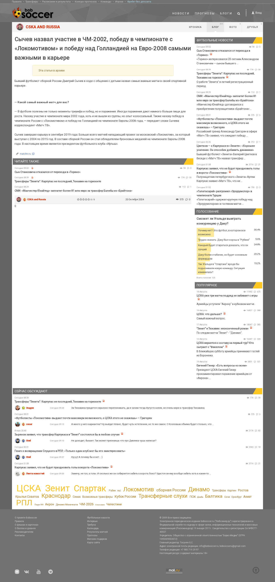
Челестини (114, 504)
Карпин (231, 490)
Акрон (49, 504)
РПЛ (24, 502)
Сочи (227, 496)
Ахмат (247, 496)
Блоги (226, 13)
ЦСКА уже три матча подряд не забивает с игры (227, 295)
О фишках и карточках (26, 524)
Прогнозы (205, 13)
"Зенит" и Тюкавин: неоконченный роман (222, 328)
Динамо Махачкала (67, 504)
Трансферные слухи (162, 496)
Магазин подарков (97, 539)
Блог (217, 25)
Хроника (195, 27)
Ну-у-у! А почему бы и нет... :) (87, 457)
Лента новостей (35, 473)
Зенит (57, 488)
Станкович (100, 505)
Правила (17, 1)
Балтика (213, 496)
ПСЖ (193, 496)
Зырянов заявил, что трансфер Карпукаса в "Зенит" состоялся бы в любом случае (67, 434)
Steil (28, 440)
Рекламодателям (24, 532)
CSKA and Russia (36, 199)
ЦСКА (28, 488)
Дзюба (200, 497)
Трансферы (31, 1)
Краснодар (56, 495)
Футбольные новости (98, 517)
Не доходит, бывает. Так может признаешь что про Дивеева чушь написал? (113, 440)
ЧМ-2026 (87, 504)
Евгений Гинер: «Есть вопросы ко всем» (222, 365)
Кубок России (125, 496)
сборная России (171, 490)
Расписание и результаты (56, 1)
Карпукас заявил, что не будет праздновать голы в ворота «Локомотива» (62, 467)
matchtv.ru (25, 153)
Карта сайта (93, 542)
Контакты (20, 535)
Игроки (119, 1)
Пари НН (39, 504)
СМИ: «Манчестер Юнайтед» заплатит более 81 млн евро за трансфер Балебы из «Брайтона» (73, 190)
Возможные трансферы (97, 496)
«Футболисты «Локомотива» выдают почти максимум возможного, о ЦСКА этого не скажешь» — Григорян (225, 123)
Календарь (93, 528)
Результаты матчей (97, 532)
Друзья (254, 25)
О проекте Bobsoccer (26, 517)
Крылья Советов (27, 496)
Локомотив (138, 489)
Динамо (199, 489)
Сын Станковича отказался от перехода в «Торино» (47, 172)
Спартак (90, 488)
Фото (235, 25)
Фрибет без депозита (139, 1)
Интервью (92, 521)
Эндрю (30, 407)
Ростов (243, 490)
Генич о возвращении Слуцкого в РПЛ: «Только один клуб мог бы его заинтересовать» (70, 450)
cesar (29, 424)
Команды (106, 1)
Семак (77, 496)
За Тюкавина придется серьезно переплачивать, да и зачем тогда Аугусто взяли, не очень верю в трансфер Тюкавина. (138, 407)
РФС (119, 491)
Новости (181, 13)
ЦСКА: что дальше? (209, 314)
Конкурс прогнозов (86, 1)
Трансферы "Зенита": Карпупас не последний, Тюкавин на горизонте (58, 181)
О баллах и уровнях (25, 528)
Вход (259, 12)
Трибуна (91, 524)
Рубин (112, 490)
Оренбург (236, 497)
